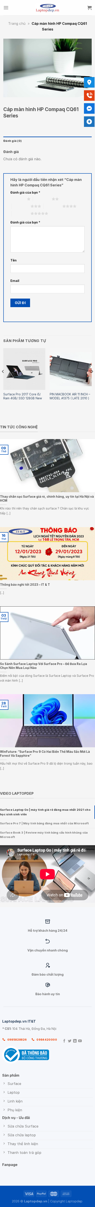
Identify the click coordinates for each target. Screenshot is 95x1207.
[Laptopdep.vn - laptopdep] (47, 7)
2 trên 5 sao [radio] (42, 199)
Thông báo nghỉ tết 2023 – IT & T (25, 584)
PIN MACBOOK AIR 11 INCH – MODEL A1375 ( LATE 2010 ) (70, 396)
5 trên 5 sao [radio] (21, 213)
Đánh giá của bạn (25, 192)
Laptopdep (74, 1201)
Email (14, 281)
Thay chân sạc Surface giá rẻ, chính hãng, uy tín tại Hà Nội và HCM (47, 499)
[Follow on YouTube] (80, 1041)
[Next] (92, 380)
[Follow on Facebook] (64, 1041)
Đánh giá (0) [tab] (12, 140)
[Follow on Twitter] (69, 1041)
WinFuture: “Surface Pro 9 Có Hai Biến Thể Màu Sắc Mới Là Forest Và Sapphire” (45, 753)
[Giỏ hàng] (89, 8)
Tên (13, 260)
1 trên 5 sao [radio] (17, 199)
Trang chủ (16, 23)
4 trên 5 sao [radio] (53, 206)
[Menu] (6, 7)
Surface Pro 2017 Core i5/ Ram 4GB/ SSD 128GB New (22, 396)
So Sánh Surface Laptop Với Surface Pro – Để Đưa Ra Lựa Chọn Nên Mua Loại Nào (43, 666)
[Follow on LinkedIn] (75, 1041)
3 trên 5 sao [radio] (21, 206)
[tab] (47, 812)
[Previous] (3, 380)
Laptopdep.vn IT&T (19, 1021)
